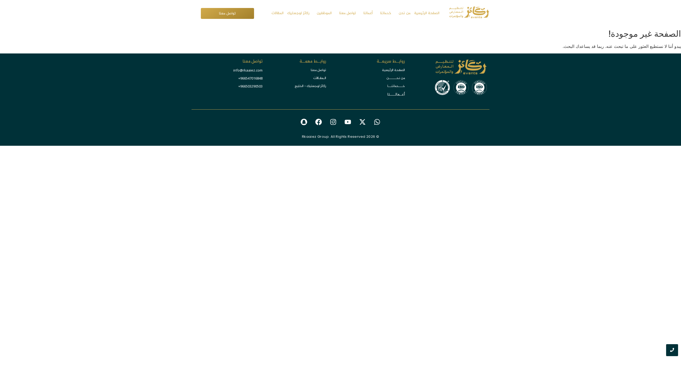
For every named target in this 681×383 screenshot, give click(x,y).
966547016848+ (250, 78)
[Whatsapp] (377, 122)
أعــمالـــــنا (396, 94)
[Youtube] (348, 122)
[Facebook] (318, 122)
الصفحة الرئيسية (393, 70)
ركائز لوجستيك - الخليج (310, 86)
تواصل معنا (318, 70)
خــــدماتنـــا (396, 86)
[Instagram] (333, 122)
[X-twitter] (362, 122)
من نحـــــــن (396, 78)
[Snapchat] (304, 122)
